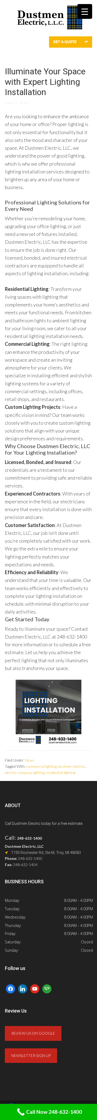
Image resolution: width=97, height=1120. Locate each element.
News (29, 760)
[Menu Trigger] (84, 11)
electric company (18, 772)
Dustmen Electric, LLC (48, 20)
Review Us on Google (33, 1033)
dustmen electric (71, 766)
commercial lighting (41, 766)
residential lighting (60, 772)
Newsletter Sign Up (31, 1055)
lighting (38, 772)
